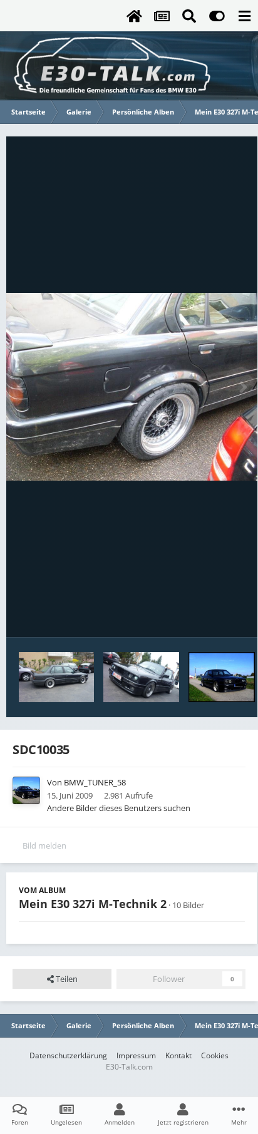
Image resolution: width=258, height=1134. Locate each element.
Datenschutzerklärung (68, 1055)
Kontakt (178, 1055)
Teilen (66, 978)
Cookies (215, 1055)
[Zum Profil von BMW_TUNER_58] (26, 790)
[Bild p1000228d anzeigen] (56, 677)
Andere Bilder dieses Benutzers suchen (118, 808)
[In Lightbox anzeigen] (131, 387)
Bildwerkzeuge (202, 614)
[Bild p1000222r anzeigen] (140, 677)
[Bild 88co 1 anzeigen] (221, 677)
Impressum (136, 1055)
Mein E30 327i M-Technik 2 (93, 903)
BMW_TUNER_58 (95, 782)
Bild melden (44, 845)
